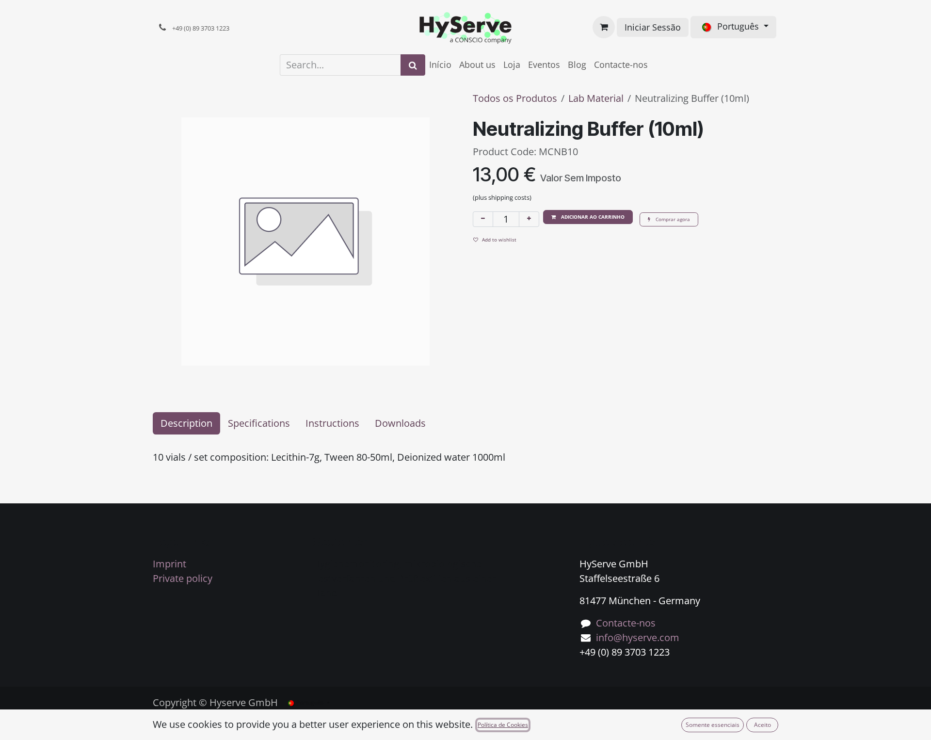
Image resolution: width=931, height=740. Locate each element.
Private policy (182, 578)
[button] (588, 217)
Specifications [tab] (259, 423)
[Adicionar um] (529, 219)
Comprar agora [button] (672, 219)
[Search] (413, 65)
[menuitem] (440, 64)
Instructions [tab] (332, 423)
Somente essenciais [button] (712, 725)
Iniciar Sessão (653, 27)
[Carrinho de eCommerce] (604, 27)
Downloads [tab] (400, 423)
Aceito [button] (762, 725)
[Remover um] (483, 219)
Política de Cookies (503, 725)
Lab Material (596, 98)
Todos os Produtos (515, 98)
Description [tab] (186, 423)
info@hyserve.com (637, 637)
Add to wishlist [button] (499, 239)
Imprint (169, 563)
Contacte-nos (626, 622)
